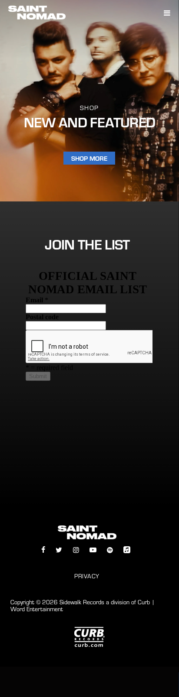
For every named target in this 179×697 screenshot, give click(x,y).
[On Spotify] (109, 549)
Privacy (86, 576)
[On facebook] (43, 549)
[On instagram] (75, 549)
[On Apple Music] (127, 549)
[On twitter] (59, 549)
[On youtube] (93, 549)
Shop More (89, 158)
